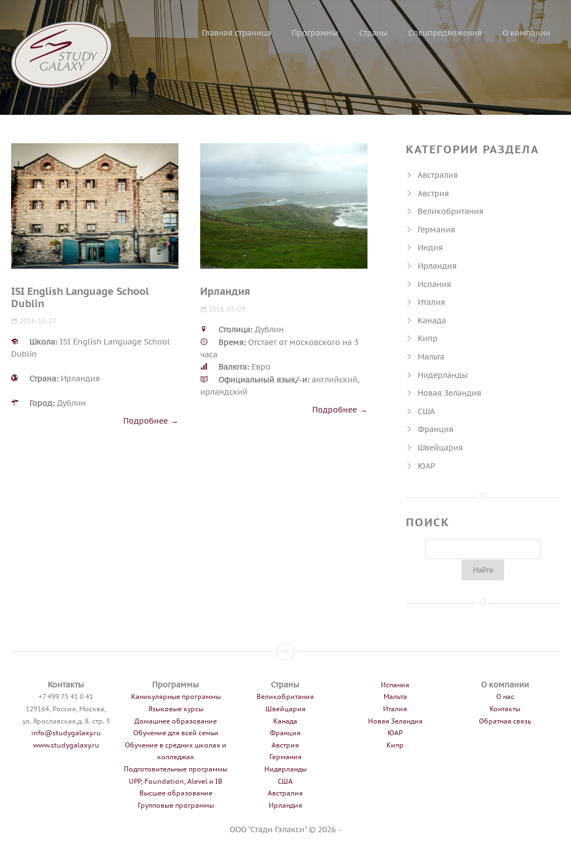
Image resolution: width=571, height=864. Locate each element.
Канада (432, 320)
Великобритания (450, 211)
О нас (505, 696)
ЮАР (426, 465)
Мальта (431, 356)
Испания (434, 284)
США (426, 411)
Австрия (433, 193)
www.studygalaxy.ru (66, 745)
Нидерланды (443, 375)
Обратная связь (505, 721)
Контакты (505, 709)
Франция (435, 429)
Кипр (428, 338)
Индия (430, 247)
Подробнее (145, 420)
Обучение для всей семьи (176, 733)
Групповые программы (176, 805)
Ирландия (437, 265)
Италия (431, 302)
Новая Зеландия (449, 392)
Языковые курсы (176, 709)
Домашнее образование (175, 721)
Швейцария (440, 447)
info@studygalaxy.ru (66, 733)
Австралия (438, 174)
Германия (436, 229)
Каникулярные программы (176, 696)
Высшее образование (175, 793)
